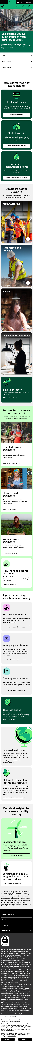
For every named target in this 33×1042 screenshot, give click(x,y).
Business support (6, 67)
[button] (30, 6)
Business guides (6, 73)
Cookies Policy (12, 1036)
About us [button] (9, 925)
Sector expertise (6, 61)
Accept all (8, 1039)
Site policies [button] (9, 931)
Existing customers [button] (12, 915)
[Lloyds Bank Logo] (2, 6)
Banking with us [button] (11, 920)
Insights (4, 55)
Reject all (25, 1039)
